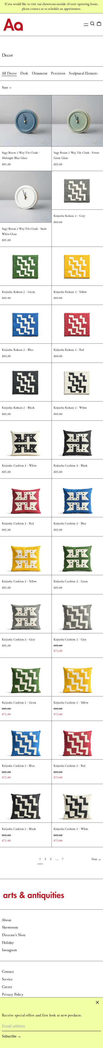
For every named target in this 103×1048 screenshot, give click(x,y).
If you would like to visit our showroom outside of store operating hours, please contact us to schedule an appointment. (51, 6)
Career (7, 987)
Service (7, 979)
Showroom (10, 927)
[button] (92, 23)
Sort (5, 87)
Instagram (9, 950)
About (6, 920)
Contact (8, 971)
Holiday (8, 942)
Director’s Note (14, 935)
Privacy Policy (12, 994)
